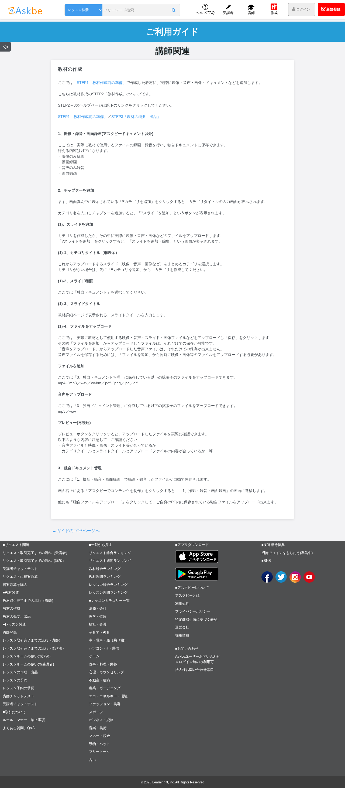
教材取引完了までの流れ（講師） (29, 601)
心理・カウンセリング (106, 672)
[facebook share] (267, 577)
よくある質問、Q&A (19, 728)
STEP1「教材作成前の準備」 (101, 82)
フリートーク (99, 752)
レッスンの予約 (15, 680)
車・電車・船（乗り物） (108, 640)
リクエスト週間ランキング (110, 561)
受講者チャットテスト (20, 569)
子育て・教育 (99, 632)
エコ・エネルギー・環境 (108, 696)
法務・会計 (97, 608)
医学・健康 (97, 616)
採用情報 (182, 635)
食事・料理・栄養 (103, 664)
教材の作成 (11, 608)
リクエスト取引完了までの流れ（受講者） (36, 553)
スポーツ (96, 712)
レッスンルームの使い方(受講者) (28, 664)
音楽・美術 (97, 728)
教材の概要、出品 (17, 616)
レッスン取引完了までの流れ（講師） (32, 640)
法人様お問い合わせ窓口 (194, 670)
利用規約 (182, 604)
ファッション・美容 (104, 704)
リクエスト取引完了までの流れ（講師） (34, 561)
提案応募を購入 (15, 585)
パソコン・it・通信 (104, 648)
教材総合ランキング (104, 569)
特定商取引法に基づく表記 (196, 619)
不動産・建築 (99, 680)
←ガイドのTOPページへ (76, 530)
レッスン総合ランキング (108, 585)
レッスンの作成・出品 (20, 672)
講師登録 (10, 632)
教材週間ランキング (104, 577)
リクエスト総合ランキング (110, 553)
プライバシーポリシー (192, 611)
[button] (173, 10)
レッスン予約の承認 (18, 688)
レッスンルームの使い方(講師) (26, 656)
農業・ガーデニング (104, 688)
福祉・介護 (97, 624)
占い (92, 760)
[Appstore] (196, 556)
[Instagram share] (295, 577)
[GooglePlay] (196, 574)
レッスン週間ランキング (108, 592)
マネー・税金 (99, 736)
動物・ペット (99, 744)
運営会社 (182, 627)
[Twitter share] (281, 577)
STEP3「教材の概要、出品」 (136, 116)
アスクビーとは (187, 595)
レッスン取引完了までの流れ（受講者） (34, 648)
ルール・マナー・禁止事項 (24, 720)
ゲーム (94, 656)
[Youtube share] (309, 577)
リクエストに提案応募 (20, 577)
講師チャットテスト (18, 696)
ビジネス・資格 (101, 720)
